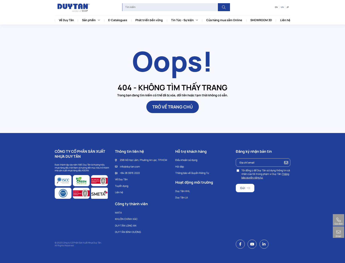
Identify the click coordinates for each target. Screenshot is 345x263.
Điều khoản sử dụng (186, 160)
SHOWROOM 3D (261, 20)
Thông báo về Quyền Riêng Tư (192, 173)
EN (276, 7)
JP (288, 7)
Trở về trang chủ (172, 107)
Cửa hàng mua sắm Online (224, 20)
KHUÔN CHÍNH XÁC (126, 219)
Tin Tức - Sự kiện (182, 20)
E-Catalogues (117, 20)
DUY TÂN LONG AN (125, 225)
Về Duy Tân (66, 20)
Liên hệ (285, 20)
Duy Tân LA (181, 197)
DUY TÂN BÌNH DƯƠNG (128, 232)
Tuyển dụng (121, 186)
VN (282, 7)
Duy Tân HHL (182, 191)
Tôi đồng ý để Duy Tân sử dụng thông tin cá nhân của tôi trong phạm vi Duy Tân (265, 174)
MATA (118, 212)
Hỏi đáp (179, 166)
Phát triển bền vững (149, 20)
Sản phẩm (89, 20)
